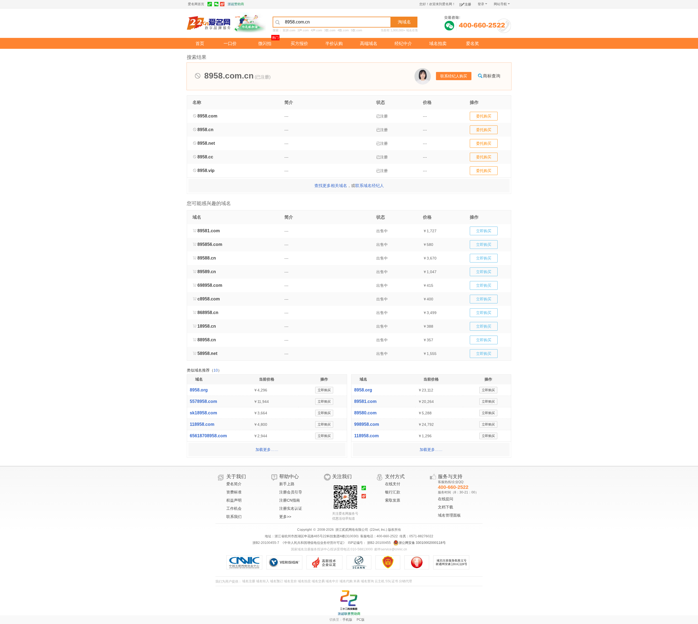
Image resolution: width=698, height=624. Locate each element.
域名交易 (318, 581)
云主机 (379, 581)
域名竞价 (290, 581)
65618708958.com (208, 435)
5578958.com (203, 401)
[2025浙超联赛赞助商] (349, 602)
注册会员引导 (290, 492)
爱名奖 (472, 43)
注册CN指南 (289, 500)
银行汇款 (392, 492)
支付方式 (395, 476)
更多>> (285, 516)
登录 (481, 4)
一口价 (230, 43)
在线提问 (445, 499)
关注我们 (342, 476)
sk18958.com (203, 413)
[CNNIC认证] (246, 562)
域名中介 (332, 581)
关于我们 (236, 476)
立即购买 (483, 231)
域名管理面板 (449, 515)
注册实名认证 (290, 508)
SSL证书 (391, 581)
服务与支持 (450, 476)
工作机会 (234, 508)
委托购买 (483, 116)
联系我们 (234, 516)
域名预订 (276, 581)
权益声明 (234, 500)
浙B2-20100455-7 (265, 543)
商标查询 (491, 76)
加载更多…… (266, 449)
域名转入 (262, 581)
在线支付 (392, 484)
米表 (356, 581)
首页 (199, 43)
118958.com (202, 424)
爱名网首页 (196, 4)
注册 (468, 4)
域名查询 (367, 581)
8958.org (199, 390)
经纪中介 (403, 43)
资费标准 (234, 492)
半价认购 (334, 43)
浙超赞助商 (236, 4)
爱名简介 (234, 484)
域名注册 (248, 581)
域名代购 (346, 581)
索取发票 (392, 500)
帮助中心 (289, 476)
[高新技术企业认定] (326, 562)
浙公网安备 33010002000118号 (422, 543)
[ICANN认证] (361, 562)
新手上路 (286, 484)
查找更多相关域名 (330, 185)
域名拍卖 (438, 43)
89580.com (365, 413)
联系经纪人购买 (453, 76)
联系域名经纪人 (369, 185)
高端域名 (368, 43)
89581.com (365, 401)
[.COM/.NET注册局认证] (286, 562)
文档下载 (445, 507)
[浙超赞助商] (249, 22)
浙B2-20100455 (378, 543)
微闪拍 (264, 43)
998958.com (366, 424)
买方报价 (299, 43)
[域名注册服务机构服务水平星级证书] (419, 562)
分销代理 (405, 581)
